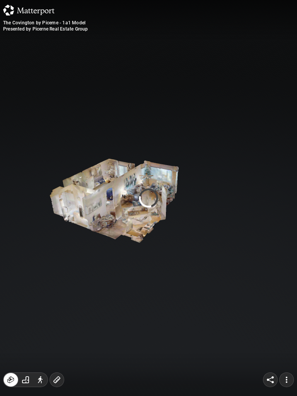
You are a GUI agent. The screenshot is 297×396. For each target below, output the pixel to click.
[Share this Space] (270, 379)
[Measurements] (57, 379)
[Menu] (286, 379)
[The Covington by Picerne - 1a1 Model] (148, 198)
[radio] (10, 380)
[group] (25, 379)
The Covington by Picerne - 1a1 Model (44, 23)
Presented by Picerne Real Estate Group (45, 29)
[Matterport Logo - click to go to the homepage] (29, 10)
